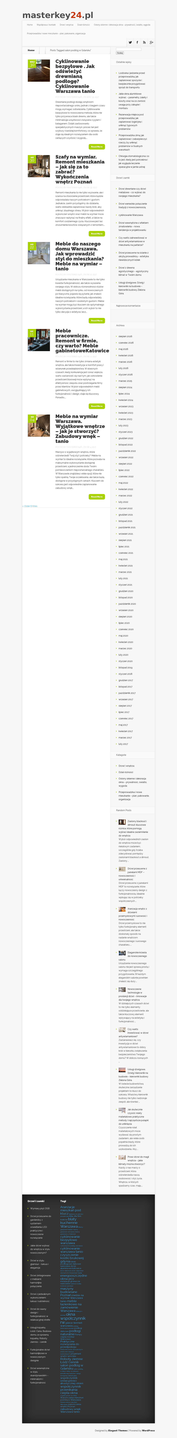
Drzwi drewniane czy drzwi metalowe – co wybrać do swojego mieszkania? (132, 192)
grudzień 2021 (126, 514)
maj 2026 (123, 349)
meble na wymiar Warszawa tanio (72, 1298)
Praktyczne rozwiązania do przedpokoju (69, 1344)
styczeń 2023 (125, 432)
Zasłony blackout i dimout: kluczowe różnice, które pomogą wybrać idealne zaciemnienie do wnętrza (133, 828)
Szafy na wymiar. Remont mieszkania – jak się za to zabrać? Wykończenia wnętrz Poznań (80, 169)
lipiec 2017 (124, 712)
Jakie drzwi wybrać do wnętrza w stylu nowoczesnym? (40, 1249)
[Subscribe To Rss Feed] (144, 42)
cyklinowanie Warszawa (131, 215)
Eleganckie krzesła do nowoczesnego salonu (133, 956)
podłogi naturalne (70, 1332)
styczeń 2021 (125, 584)
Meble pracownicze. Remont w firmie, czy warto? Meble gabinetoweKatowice (82, 340)
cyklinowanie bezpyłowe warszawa (70, 1240)
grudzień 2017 (126, 680)
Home (30, 24)
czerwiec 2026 (126, 342)
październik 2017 (127, 693)
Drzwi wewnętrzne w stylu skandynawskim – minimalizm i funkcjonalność (39, 1375)
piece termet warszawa (71, 1324)
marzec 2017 (125, 737)
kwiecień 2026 (126, 355)
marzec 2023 (125, 419)
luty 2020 (123, 655)
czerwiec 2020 (126, 629)
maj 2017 (123, 725)
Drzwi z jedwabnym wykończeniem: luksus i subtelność (40, 1298)
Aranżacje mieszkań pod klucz (70, 1210)
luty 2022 (123, 502)
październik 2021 (127, 527)
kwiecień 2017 (126, 731)
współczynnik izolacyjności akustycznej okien (71, 1380)
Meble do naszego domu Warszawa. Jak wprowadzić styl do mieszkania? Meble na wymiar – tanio (79, 256)
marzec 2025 (125, 381)
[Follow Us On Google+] (151, 42)
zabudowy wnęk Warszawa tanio (70, 1410)
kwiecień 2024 (126, 400)
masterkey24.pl (75, 97)
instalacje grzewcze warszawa (70, 1282)
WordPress (148, 1430)
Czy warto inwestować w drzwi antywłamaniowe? (133, 1033)
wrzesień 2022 (126, 457)
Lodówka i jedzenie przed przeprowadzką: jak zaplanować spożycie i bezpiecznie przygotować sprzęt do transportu (132, 80)
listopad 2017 (125, 686)
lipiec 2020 (124, 623)
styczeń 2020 (126, 661)
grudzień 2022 (126, 438)
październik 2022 (127, 451)
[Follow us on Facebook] (137, 42)
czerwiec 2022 (126, 476)
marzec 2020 (125, 648)
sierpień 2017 (125, 705)
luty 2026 (123, 368)
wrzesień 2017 (126, 699)
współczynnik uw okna (68, 1395)
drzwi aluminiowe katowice (70, 1267)
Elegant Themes (117, 1430)
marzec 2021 (125, 572)
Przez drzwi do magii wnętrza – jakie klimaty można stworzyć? (134, 1160)
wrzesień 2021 (126, 534)
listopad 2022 (126, 444)
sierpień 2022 (125, 463)
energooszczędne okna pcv (73, 1277)
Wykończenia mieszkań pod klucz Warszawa (72, 1398)
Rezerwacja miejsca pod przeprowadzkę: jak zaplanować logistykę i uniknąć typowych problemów (131, 121)
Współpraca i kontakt (46, 24)
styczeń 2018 (125, 674)
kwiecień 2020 (126, 642)
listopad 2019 (125, 667)
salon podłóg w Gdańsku (71, 1366)
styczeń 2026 (126, 374)
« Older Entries (29, 506)
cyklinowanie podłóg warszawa (71, 1246)
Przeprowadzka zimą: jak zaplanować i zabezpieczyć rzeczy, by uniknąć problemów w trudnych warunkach (133, 142)
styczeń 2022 (125, 508)
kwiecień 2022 (126, 489)
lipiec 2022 (124, 470)
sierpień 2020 (125, 616)
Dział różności (83, 24)
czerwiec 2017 (126, 718)
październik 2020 (127, 604)
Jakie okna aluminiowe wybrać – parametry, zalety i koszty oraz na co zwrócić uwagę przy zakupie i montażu (133, 101)
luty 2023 (123, 425)
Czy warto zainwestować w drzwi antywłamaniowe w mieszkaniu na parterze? (133, 241)
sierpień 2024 (125, 387)
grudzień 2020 (126, 591)
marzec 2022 (125, 495)
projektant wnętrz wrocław (70, 1355)
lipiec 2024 (124, 393)
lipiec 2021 (124, 546)
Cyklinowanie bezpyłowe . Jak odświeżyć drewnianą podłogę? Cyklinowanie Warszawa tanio (75, 76)
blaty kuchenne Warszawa (69, 1223)
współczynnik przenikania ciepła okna (70, 1390)
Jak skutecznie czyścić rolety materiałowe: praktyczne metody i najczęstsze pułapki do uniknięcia (134, 1116)
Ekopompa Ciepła (75, 1273)
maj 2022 (123, 483)
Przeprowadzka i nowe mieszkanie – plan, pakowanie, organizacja (56, 33)
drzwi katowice (65, 1271)
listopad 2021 (125, 521)
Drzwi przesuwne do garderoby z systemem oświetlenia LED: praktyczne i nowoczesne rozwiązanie (40, 1227)
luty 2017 (123, 744)
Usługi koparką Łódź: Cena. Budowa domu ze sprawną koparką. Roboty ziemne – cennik (40, 1334)
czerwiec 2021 (126, 553)
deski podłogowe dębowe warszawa (70, 1263)
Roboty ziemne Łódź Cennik (71, 1360)
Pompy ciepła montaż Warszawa (71, 1336)
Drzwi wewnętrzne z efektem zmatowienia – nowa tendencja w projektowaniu (134, 226)
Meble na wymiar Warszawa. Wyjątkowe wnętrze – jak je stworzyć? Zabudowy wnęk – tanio (80, 428)
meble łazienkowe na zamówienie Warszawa (70, 1306)
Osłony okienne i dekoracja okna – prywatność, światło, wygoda (122, 24)
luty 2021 (123, 578)
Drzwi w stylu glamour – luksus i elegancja (39, 1264)
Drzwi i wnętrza (66, 24)
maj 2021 (123, 559)
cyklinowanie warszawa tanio (71, 1250)
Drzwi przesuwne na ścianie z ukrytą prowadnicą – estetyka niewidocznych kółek (134, 256)
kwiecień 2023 (126, 412)
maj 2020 (123, 635)
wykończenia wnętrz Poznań (70, 1405)
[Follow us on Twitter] (130, 42)
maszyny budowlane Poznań (68, 1292)
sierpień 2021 (125, 540)
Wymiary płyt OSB (40, 1208)
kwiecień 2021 (126, 565)
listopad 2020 (126, 597)
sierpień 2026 (125, 336)
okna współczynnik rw (73, 1318)
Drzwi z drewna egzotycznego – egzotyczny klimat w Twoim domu (133, 271)
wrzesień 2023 (126, 406)
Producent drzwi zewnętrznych (71, 1349)
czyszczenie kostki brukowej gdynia (72, 1258)
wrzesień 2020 (126, 610)
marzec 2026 (125, 362)
